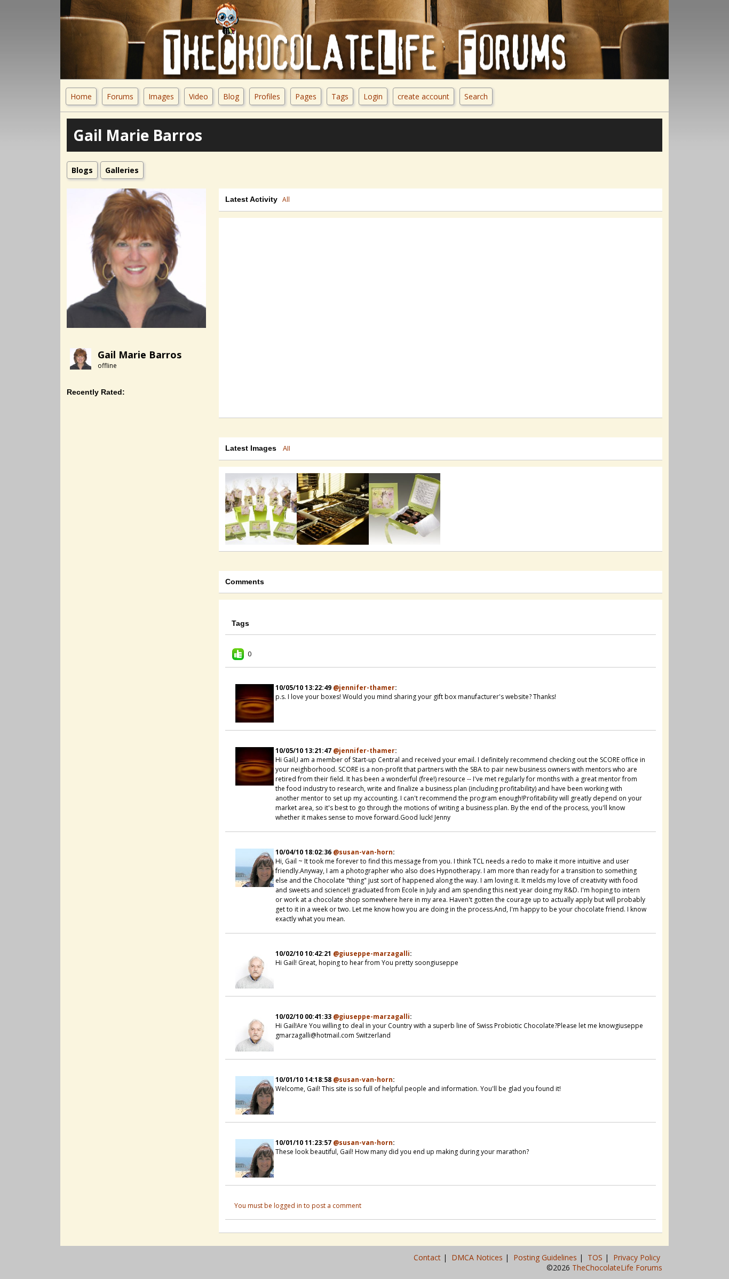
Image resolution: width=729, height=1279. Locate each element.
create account (423, 96)
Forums (120, 96)
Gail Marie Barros (139, 354)
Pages (305, 96)
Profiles (267, 96)
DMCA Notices (478, 1257)
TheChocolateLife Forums (617, 1267)
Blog (231, 96)
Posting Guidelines (546, 1257)
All (286, 199)
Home (81, 96)
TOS (596, 1257)
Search (476, 96)
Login (373, 96)
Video (198, 96)
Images (161, 96)
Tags (339, 96)
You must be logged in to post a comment (297, 1205)
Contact (428, 1257)
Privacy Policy (637, 1257)
